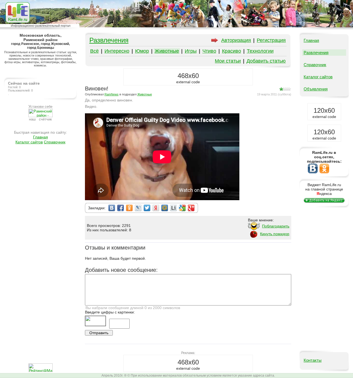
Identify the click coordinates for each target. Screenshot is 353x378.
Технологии (260, 51)
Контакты (313, 360)
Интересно (117, 51)
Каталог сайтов (29, 142)
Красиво (231, 51)
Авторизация (236, 40)
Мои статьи (228, 61)
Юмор (142, 51)
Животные (167, 51)
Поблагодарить (275, 226)
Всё (94, 51)
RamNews (112, 94)
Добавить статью (266, 61)
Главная (40, 137)
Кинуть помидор (274, 234)
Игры (191, 51)
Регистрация (271, 40)
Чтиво (209, 51)
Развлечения (109, 40)
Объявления (316, 89)
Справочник (54, 142)
